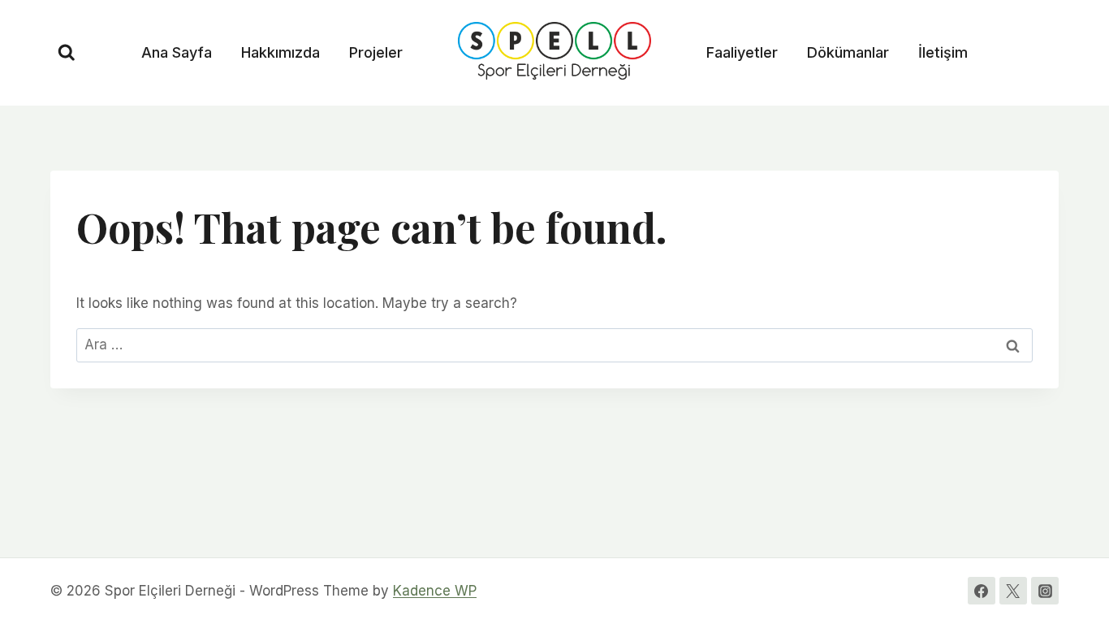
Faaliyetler (742, 52)
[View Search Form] (66, 53)
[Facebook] (981, 590)
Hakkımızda (280, 52)
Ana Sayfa (176, 52)
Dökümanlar (848, 52)
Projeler (376, 52)
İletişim (943, 52)
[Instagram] (1045, 590)
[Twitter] (1013, 590)
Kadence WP (435, 591)
